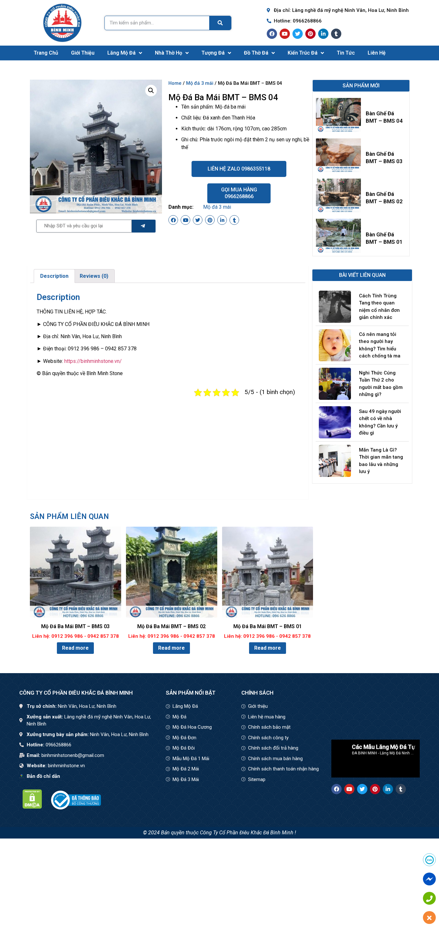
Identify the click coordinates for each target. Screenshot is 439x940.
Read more (75, 648)
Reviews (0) (94, 276)
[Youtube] (285, 34)
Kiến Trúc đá (303, 53)
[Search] (220, 23)
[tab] (54, 276)
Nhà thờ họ (168, 53)
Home (175, 83)
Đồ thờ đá (256, 53)
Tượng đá (213, 53)
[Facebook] (272, 34)
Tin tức (346, 53)
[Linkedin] (323, 34)
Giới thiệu (82, 53)
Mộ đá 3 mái (199, 83)
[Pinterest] (310, 34)
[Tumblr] (336, 34)
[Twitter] (297, 34)
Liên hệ (377, 53)
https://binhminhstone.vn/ (93, 361)
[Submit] (144, 226)
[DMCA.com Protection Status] (32, 807)
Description (54, 276)
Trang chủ (46, 53)
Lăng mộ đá (121, 53)
